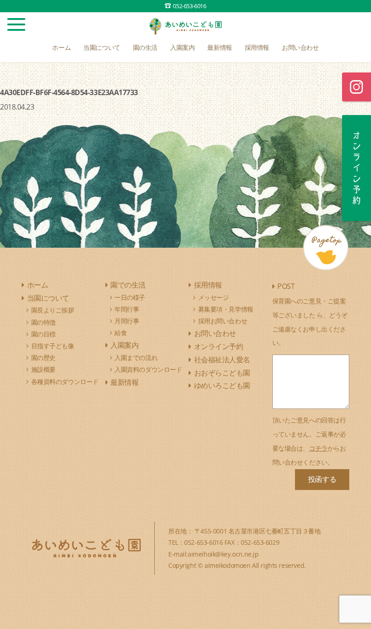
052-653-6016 (189, 6)
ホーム (37, 285)
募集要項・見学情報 (225, 309)
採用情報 (208, 285)
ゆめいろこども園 (222, 385)
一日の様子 (129, 297)
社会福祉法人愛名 (222, 360)
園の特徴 (43, 322)
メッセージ (213, 297)
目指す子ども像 (52, 345)
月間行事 (126, 321)
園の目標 (43, 334)
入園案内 (124, 345)
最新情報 (124, 382)
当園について (48, 298)
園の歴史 (43, 357)
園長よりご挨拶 (52, 310)
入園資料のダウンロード (148, 369)
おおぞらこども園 (222, 373)
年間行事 (126, 309)
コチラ (318, 448)
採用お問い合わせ (222, 321)
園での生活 (128, 285)
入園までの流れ (135, 357)
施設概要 (43, 369)
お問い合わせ (215, 333)
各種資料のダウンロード (65, 381)
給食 (120, 332)
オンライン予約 (218, 346)
